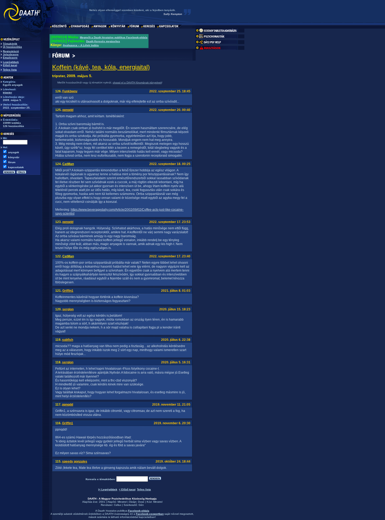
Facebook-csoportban (150, 513)
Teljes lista (10, 69)
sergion (68, 309)
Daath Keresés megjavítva (103, 41)
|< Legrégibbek (107, 489)
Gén (141, 504)
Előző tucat (10, 65)
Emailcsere (10, 57)
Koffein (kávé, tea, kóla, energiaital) (101, 67)
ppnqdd (67, 110)
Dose (141, 501)
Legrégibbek (11, 62)
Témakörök (10, 43)
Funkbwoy (70, 91)
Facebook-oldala (138, 510)
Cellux (117, 504)
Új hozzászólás (12, 46)
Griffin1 (67, 291)
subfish (67, 340)
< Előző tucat (127, 489)
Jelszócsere (11, 54)
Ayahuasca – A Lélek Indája (81, 45)
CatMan (68, 164)
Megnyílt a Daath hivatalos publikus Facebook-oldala (113, 37)
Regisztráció (11, 51)
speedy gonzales (74, 461)
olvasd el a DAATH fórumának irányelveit (137, 82)
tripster (7, 92)
